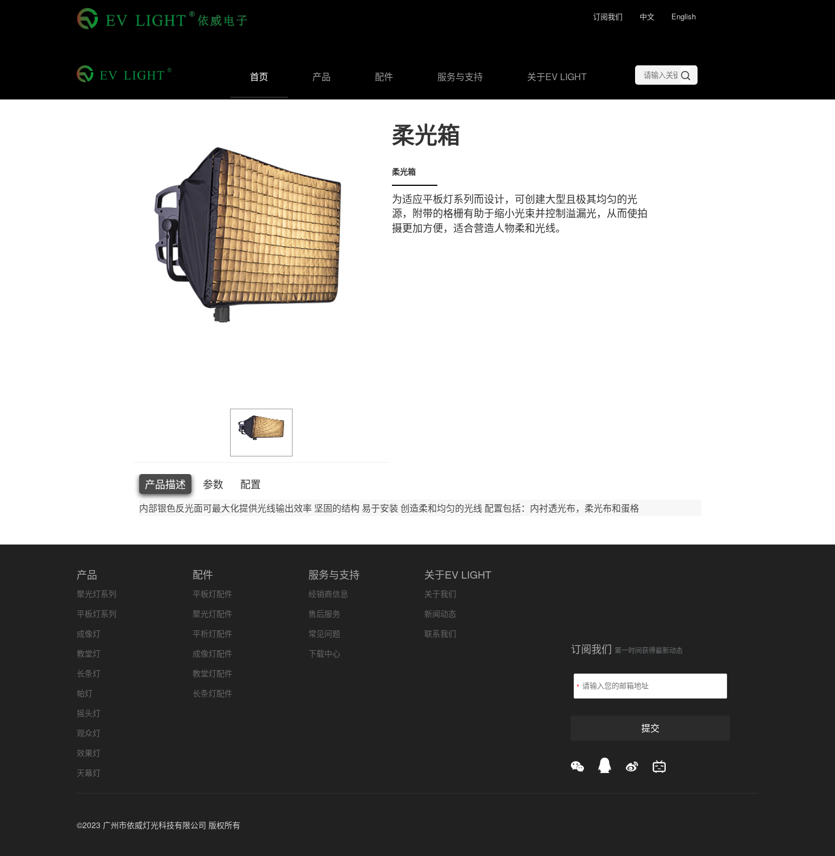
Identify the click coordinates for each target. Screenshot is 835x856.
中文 (647, 16)
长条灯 (89, 673)
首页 (259, 76)
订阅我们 (608, 16)
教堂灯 (89, 653)
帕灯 (85, 693)
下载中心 (324, 653)
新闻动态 (440, 613)
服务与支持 (460, 76)
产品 (321, 76)
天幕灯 (89, 772)
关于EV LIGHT (557, 76)
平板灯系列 (96, 613)
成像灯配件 (212, 653)
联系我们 (440, 633)
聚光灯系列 (96, 593)
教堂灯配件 (212, 673)
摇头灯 (89, 712)
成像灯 (89, 633)
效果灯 (89, 752)
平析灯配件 (212, 633)
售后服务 (324, 613)
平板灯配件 (212, 593)
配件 (384, 76)
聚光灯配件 (212, 613)
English (683, 16)
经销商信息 (328, 593)
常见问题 (324, 633)
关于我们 (440, 593)
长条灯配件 (212, 693)
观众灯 (89, 732)
